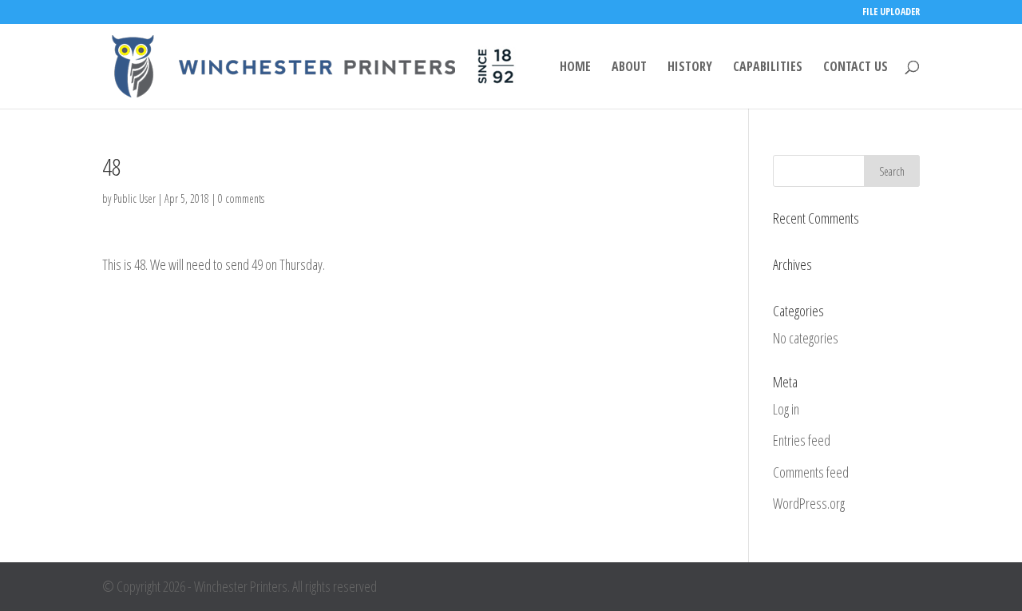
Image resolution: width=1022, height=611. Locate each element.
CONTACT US (855, 68)
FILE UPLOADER (891, 12)
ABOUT (629, 68)
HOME (575, 68)
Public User (134, 198)
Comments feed (811, 472)
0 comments (241, 198)
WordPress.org (809, 503)
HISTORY (689, 68)
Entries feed (801, 440)
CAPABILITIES (767, 68)
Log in (786, 409)
